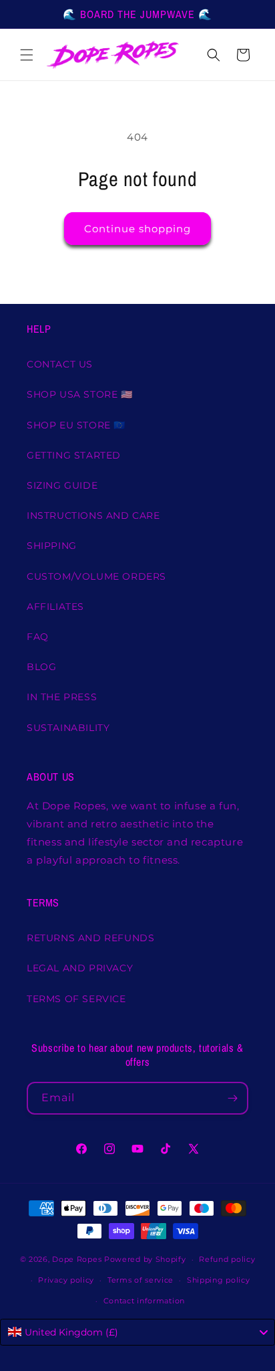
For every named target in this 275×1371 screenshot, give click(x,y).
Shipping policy (218, 1280)
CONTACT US (60, 364)
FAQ (38, 637)
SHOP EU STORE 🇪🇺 (76, 425)
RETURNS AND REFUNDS (90, 938)
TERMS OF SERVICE (76, 999)
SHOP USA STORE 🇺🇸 (80, 394)
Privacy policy (66, 1280)
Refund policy (227, 1259)
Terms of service (140, 1280)
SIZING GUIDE (62, 485)
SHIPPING (52, 546)
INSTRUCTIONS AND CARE (93, 515)
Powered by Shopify (145, 1259)
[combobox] (137, 1332)
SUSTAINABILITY (68, 728)
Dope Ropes (76, 1259)
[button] (26, 55)
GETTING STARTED (74, 455)
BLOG (41, 667)
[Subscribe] (232, 1098)
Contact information (144, 1300)
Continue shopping (137, 228)
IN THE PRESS (62, 697)
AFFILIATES (55, 606)
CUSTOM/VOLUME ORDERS (96, 576)
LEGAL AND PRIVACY (80, 968)
